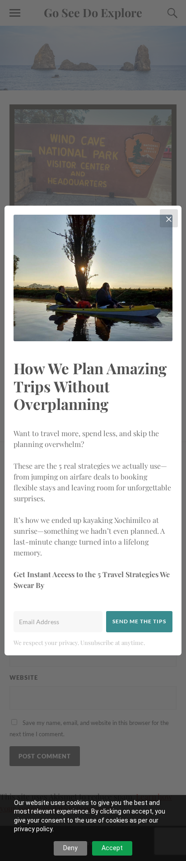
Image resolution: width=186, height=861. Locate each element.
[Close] (169, 218)
